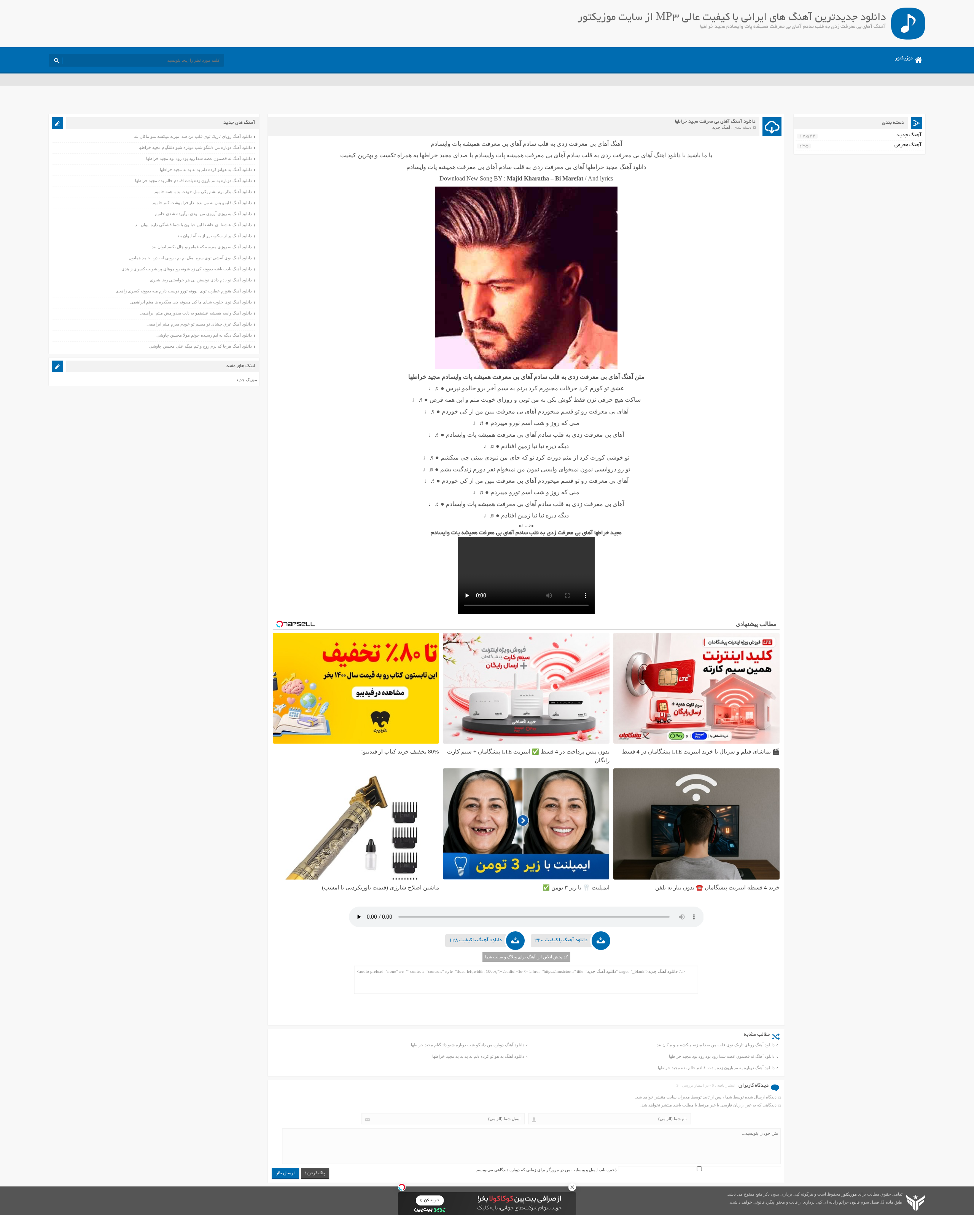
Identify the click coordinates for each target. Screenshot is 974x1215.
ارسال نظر (285, 1173)
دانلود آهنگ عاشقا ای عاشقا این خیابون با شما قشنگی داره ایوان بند (193, 224)
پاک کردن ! (315, 1173)
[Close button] (572, 1187)
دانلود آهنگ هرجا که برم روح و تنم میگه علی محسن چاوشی (200, 346)
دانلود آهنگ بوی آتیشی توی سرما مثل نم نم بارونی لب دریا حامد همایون (190, 257)
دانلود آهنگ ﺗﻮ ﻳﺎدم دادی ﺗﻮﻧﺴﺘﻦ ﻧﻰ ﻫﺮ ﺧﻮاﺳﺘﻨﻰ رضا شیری (201, 280)
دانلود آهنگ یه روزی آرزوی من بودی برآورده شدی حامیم (203, 213)
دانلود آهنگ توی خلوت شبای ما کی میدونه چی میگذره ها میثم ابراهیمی (191, 302)
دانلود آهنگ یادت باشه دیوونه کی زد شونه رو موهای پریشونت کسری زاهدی (186, 269)
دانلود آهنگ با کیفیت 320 (561, 940)
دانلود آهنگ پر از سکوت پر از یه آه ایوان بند (214, 235)
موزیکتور (904, 58)
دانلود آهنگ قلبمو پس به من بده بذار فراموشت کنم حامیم (202, 202)
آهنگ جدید (721, 127)
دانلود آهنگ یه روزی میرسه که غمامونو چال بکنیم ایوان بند (202, 246)
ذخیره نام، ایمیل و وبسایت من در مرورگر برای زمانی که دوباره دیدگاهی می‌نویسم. (546, 1169)
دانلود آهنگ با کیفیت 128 (475, 940)
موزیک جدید (246, 379)
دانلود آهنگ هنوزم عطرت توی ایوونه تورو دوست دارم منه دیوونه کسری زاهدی (184, 291)
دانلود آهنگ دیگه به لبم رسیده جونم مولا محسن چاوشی (204, 335)
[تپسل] (402, 1187)
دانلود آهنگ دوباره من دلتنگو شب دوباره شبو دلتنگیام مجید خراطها (467, 1045)
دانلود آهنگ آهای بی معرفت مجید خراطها (715, 122)
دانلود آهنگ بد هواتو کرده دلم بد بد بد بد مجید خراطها (478, 1056)
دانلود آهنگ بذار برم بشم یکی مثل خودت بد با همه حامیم (203, 191)
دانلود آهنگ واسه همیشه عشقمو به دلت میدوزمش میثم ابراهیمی (196, 313)
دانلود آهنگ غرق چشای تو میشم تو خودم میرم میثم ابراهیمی (199, 324)
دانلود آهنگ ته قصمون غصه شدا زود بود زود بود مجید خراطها (722, 1056)
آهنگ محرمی (907, 145)
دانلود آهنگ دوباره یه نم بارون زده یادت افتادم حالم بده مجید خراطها (716, 1067)
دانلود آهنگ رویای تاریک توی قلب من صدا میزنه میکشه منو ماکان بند (716, 1045)
